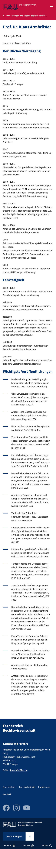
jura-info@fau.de (18, 770)
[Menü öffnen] (51, 7)
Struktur (7, 845)
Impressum (44, 787)
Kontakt (7, 794)
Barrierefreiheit (27, 787)
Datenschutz (9, 787)
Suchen (45, 845)
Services (26, 845)
